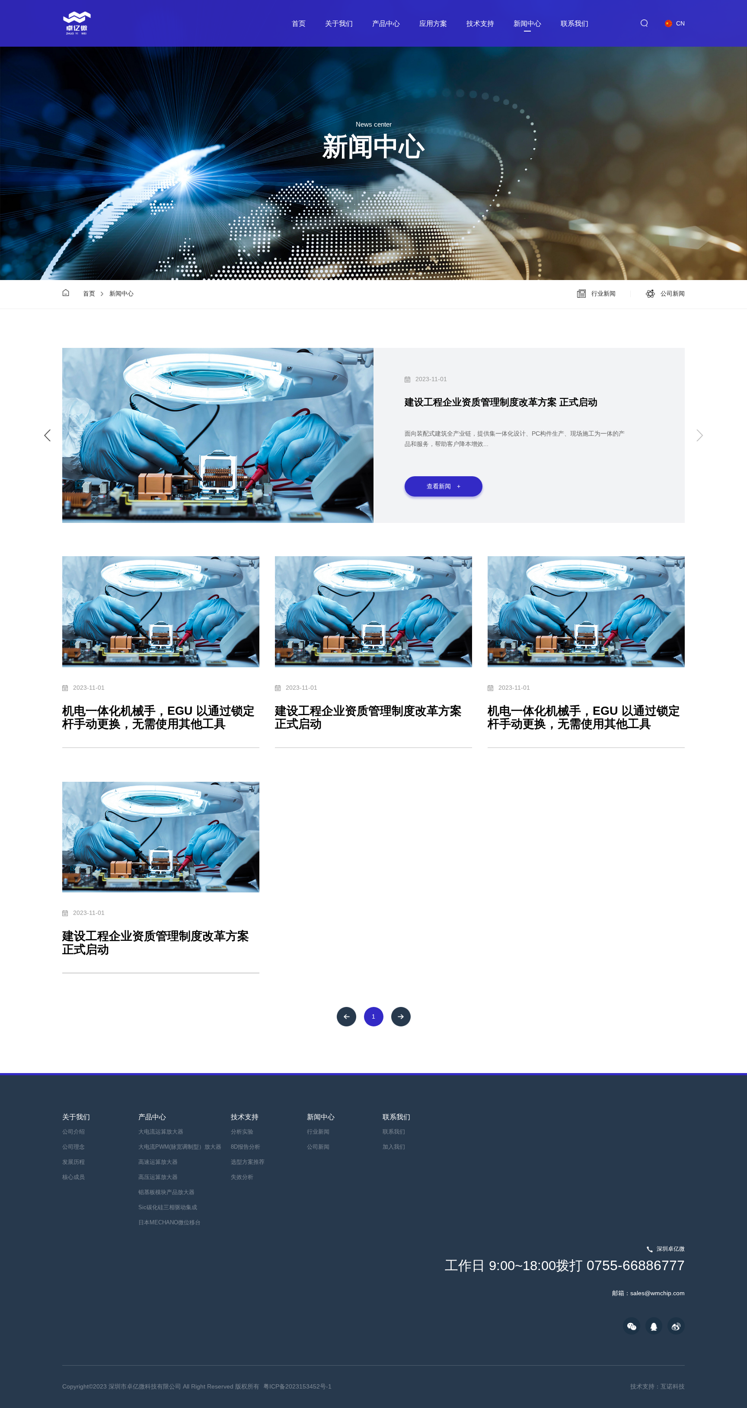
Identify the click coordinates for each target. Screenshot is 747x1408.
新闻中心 (527, 23)
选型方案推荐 (248, 1162)
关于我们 (339, 23)
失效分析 (242, 1177)
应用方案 (433, 23)
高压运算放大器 (158, 1177)
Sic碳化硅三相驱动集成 (167, 1207)
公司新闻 (318, 1147)
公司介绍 (73, 1132)
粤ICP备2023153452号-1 (297, 1386)
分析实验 (242, 1132)
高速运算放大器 (158, 1162)
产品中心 (386, 23)
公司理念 (73, 1147)
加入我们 (394, 1147)
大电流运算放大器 (160, 1132)
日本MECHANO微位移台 (169, 1223)
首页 (299, 23)
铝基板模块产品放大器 (166, 1192)
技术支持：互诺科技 (657, 1386)
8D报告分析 (245, 1147)
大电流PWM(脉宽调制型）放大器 (179, 1147)
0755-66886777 (565, 1265)
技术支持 (480, 23)
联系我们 (574, 23)
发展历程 (73, 1162)
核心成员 (73, 1177)
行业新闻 (318, 1132)
